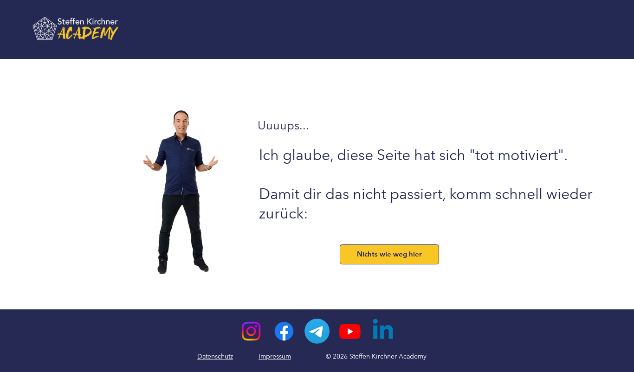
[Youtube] (349, 331)
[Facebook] (284, 331)
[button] (389, 254)
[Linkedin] (382, 331)
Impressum (275, 356)
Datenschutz (215, 356)
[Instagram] (251, 331)
